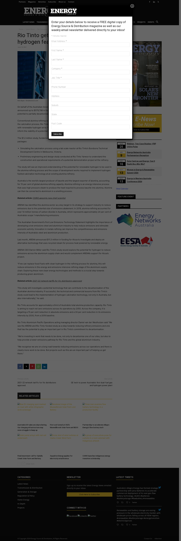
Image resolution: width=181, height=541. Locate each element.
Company (56, 68)
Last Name (57, 59)
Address (55, 96)
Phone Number (58, 86)
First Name (57, 50)
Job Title (56, 77)
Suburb (54, 105)
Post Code (56, 123)
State (54, 114)
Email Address (59, 41)
